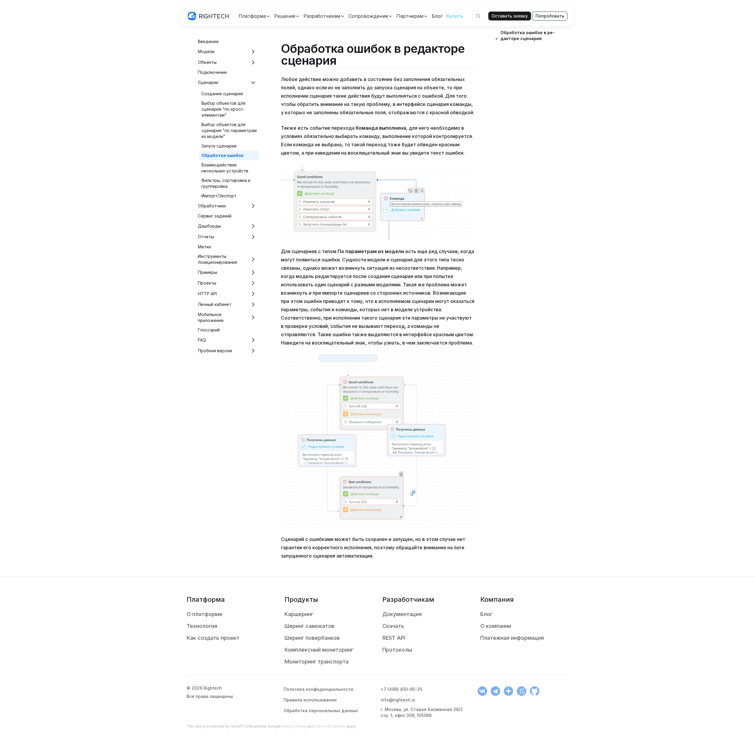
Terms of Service (329, 726)
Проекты (207, 282)
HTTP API (207, 293)
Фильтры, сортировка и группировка (225, 183)
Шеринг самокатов (309, 626)
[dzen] (508, 691)
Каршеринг (298, 614)
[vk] (482, 691)
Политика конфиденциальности (318, 689)
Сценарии (208, 82)
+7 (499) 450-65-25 (401, 689)
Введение (208, 41)
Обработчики (212, 205)
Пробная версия (215, 350)
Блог (486, 614)
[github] (534, 691)
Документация (402, 614)
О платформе (204, 614)
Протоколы (397, 650)
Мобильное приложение (211, 317)
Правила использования (310, 699)
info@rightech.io (398, 699)
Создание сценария (222, 93)
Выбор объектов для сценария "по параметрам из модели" (229, 130)
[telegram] (495, 691)
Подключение (212, 72)
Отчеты (206, 236)
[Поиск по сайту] (478, 16)
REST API (393, 638)
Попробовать (549, 15)
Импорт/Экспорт (218, 195)
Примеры (207, 272)
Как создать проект (213, 638)
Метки (204, 246)
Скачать (393, 626)
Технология (202, 626)
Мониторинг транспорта (316, 661)
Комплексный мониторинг (318, 650)
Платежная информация (512, 638)
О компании (495, 626)
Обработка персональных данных (321, 710)
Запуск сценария (218, 145)
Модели (206, 51)
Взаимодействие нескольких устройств (224, 167)
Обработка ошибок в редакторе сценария (527, 35)
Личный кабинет (214, 304)
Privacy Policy (294, 726)
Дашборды (209, 225)
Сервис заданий (214, 215)
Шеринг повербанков (312, 638)
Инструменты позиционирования (217, 259)
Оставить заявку (510, 15)
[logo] (208, 16)
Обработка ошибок (222, 155)
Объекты (207, 62)
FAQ (202, 339)
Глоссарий (209, 329)
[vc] (521, 691)
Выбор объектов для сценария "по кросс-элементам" (223, 109)
